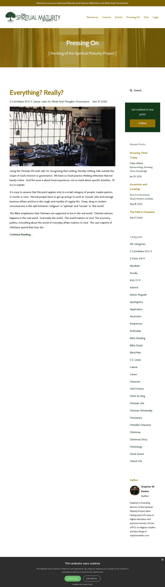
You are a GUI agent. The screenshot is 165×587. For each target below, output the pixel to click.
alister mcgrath (138, 294)
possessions (82, 101)
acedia (133, 273)
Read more (98, 572)
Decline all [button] (91, 578)
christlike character (140, 424)
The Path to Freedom (142, 212)
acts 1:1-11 (134, 195)
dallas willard (136, 163)
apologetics (136, 302)
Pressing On (133, 17)
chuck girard (137, 454)
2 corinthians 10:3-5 (21, 101)
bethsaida (135, 330)
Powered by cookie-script (83, 584)
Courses (106, 17)
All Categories (138, 244)
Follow (142, 123)
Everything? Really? (37, 92)
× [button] (162, 560)
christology (136, 446)
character (135, 381)
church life (136, 461)
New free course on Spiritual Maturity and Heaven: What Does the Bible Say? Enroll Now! (82, 3)
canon (133, 374)
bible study (136, 345)
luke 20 (46, 101)
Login (156, 17)
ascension (145, 195)
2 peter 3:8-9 (137, 258)
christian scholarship (141, 410)
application (136, 309)
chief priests (137, 388)
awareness (136, 323)
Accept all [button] (73, 578)
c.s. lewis (135, 359)
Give (146, 17)
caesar (36, 101)
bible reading (137, 338)
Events (119, 17)
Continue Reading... (21, 234)
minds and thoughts (63, 101)
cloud (132, 198)
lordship (149, 198)
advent (134, 287)
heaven (140, 198)
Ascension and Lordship (138, 187)
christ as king (137, 396)
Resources (92, 17)
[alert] (82, 572)
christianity (136, 417)
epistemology (136, 167)
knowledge (141, 171)
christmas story (138, 439)
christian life (137, 403)
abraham (135, 265)
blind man (135, 352)
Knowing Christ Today (139, 155)
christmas (135, 432)
